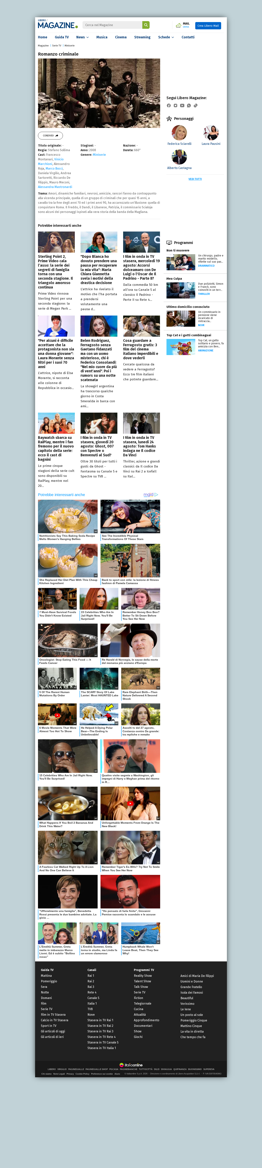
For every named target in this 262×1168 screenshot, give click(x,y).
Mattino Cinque (191, 1026)
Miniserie (70, 45)
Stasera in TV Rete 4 (101, 1037)
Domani (46, 998)
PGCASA (113, 1069)
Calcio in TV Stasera (54, 1020)
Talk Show (141, 987)
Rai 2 (90, 981)
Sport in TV (48, 1026)
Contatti (188, 37)
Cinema (121, 37)
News (80, 37)
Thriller (204, 294)
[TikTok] (195, 105)
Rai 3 (90, 987)
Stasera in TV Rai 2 (100, 1026)
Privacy (70, 1074)
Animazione (205, 350)
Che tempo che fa (192, 1037)
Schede (164, 37)
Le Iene (185, 1009)
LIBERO (42, 20)
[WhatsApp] (189, 105)
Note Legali (59, 1074)
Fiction (138, 998)
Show (137, 1031)
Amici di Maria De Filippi (197, 976)
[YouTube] (182, 105)
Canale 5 (93, 998)
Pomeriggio (49, 981)
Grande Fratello (191, 987)
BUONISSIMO (195, 1069)
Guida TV (62, 37)
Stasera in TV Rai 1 (100, 1020)
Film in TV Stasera (53, 1014)
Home (42, 37)
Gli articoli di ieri (52, 1037)
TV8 (90, 1009)
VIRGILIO (62, 1069)
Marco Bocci (54, 168)
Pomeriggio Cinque (193, 1020)
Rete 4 (91, 992)
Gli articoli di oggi (53, 1031)
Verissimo (187, 1004)
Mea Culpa (174, 279)
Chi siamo (46, 1074)
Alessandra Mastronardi (55, 187)
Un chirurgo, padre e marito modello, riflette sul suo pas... (210, 258)
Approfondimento (146, 1020)
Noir (201, 325)
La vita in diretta (192, 1031)
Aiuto (117, 1074)
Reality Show (143, 976)
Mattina (46, 976)
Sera (44, 987)
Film (43, 1003)
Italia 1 (92, 1003)
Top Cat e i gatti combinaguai (188, 335)
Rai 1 (90, 976)
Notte (45, 992)
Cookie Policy (82, 1074)
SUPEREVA (208, 1069)
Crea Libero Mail (208, 25)
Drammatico (206, 265)
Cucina (138, 1009)
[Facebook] (168, 105)
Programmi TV (144, 970)
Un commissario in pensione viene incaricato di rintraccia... (209, 316)
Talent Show (142, 981)
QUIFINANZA (180, 1069)
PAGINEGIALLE (76, 1069)
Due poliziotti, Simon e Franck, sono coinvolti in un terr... (210, 287)
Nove (91, 1014)
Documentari (143, 1026)
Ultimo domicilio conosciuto (187, 307)
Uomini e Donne (191, 981)
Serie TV (56, 45)
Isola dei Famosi (191, 992)
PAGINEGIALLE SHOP (97, 1069)
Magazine (43, 45)
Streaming (142, 37)
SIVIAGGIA (166, 1069)
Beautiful (186, 998)
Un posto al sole (191, 1015)
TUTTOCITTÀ (145, 1069)
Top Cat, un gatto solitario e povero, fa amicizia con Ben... (211, 343)
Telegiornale (142, 1003)
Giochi (138, 1037)
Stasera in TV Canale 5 (103, 1042)
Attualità (140, 1014)
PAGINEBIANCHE (128, 1069)
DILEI (156, 1069)
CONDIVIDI (48, 135)
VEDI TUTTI (195, 179)
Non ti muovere (177, 250)
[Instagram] (175, 105)
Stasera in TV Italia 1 (101, 1048)
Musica (101, 37)
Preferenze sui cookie (102, 1074)
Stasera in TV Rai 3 (100, 1031)
